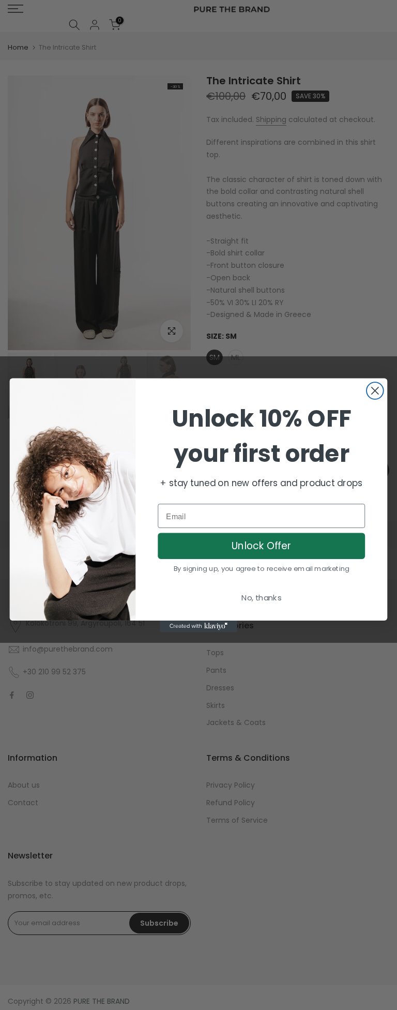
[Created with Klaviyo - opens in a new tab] (198, 625)
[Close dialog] (375, 390)
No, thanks (261, 597)
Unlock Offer (261, 545)
